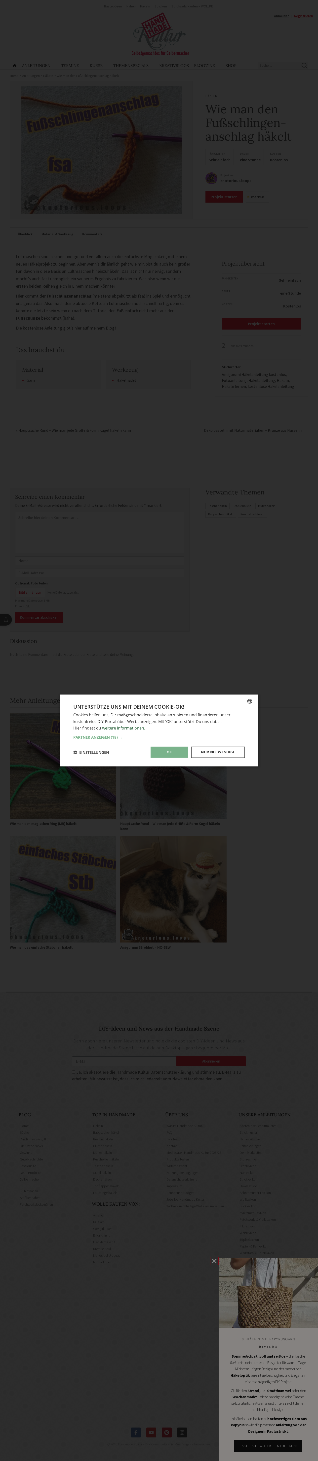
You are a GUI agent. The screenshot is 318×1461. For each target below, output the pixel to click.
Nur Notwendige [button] (218, 752)
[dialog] (159, 730)
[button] (159, 737)
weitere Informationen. (123, 728)
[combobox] (249, 701)
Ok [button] (169, 752)
